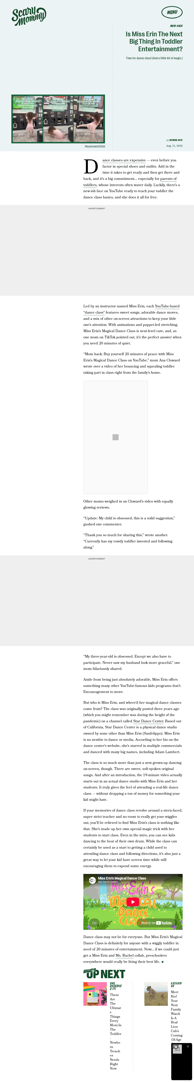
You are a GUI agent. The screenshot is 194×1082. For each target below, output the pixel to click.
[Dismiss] (188, 1046)
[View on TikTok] (115, 437)
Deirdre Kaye (176, 140)
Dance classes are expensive (124, 160)
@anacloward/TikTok (95, 146)
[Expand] (175, 1046)
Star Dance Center (148, 721)
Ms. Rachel (125, 955)
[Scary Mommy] (29, 16)
